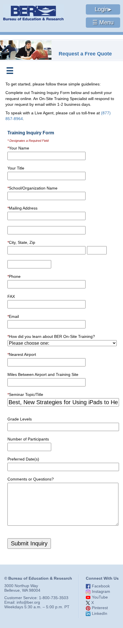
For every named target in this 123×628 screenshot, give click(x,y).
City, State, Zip (21, 242)
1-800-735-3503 (53, 597)
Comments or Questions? (30, 479)
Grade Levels (19, 419)
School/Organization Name (32, 188)
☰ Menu (103, 22)
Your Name (18, 148)
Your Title (15, 168)
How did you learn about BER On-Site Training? (51, 336)
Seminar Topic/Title (25, 394)
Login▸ (103, 9)
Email (13, 316)
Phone (14, 276)
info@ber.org (28, 602)
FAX (11, 296)
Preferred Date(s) (23, 459)
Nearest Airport (21, 354)
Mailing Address (22, 208)
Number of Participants (28, 439)
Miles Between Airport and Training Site (42, 374)
